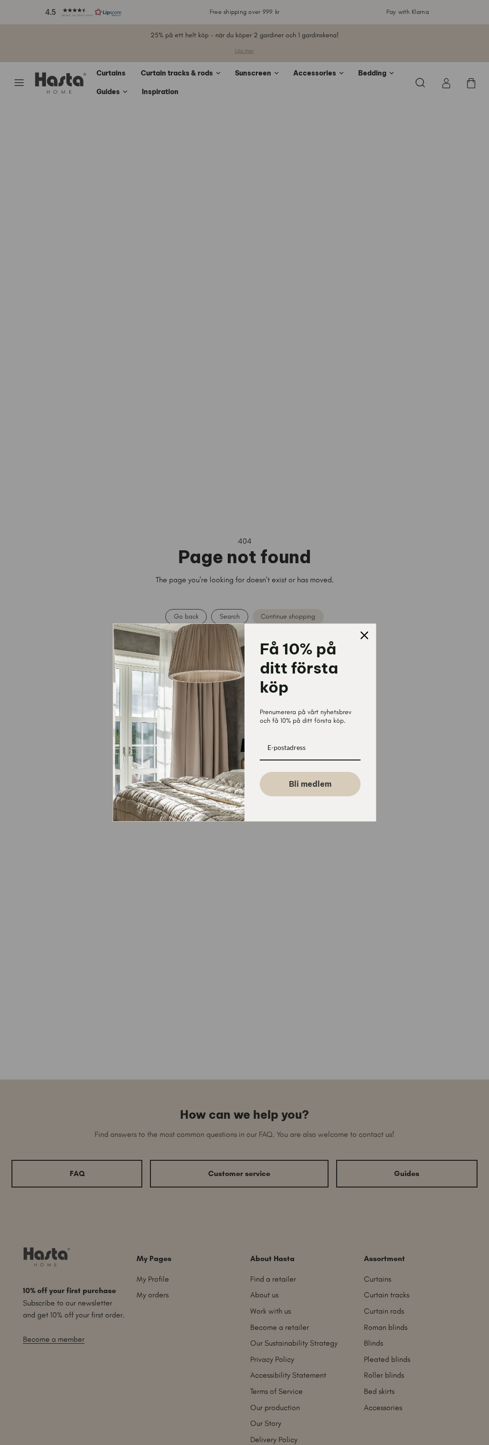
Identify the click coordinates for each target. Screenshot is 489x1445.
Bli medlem (310, 784)
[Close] (364, 635)
